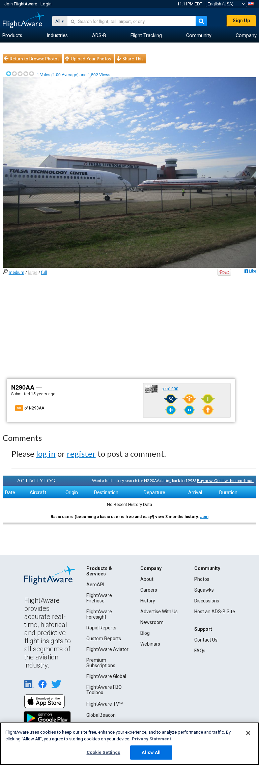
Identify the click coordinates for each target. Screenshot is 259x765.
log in (46, 453)
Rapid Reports (101, 627)
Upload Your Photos (91, 58)
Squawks (204, 590)
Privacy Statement (151, 738)
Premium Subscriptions (100, 662)
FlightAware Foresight (99, 614)
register (81, 453)
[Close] (248, 733)
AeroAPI (95, 584)
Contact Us (206, 640)
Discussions (206, 600)
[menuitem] (12, 35)
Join (204, 516)
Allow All (151, 752)
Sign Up (241, 20)
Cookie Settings (103, 752)
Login (46, 3)
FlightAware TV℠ (104, 704)
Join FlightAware (20, 3)
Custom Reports (103, 638)
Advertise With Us (159, 611)
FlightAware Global (106, 676)
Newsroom (152, 622)
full (44, 272)
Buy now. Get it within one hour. (225, 480)
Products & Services (99, 571)
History (147, 600)
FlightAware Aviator (107, 649)
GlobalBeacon (101, 715)
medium (16, 272)
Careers (148, 590)
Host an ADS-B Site (214, 611)
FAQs (199, 650)
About (146, 579)
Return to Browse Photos (34, 58)
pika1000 (170, 389)
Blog (145, 633)
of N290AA (30, 408)
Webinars (150, 644)
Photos (201, 579)
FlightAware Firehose (99, 598)
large (32, 272)
